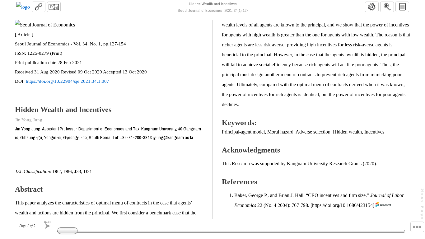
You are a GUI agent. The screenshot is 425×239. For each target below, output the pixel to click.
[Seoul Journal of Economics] (23, 7)
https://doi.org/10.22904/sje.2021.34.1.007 (67, 81)
